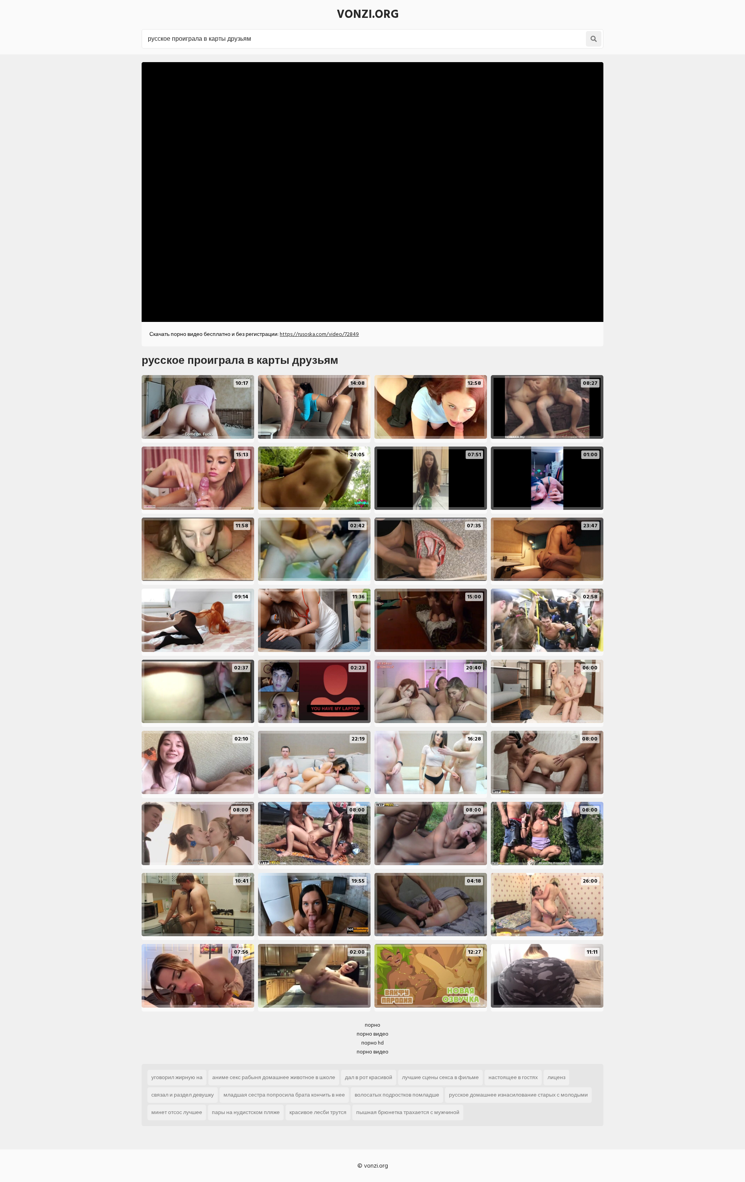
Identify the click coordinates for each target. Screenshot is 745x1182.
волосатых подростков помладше (397, 1094)
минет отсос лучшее (176, 1112)
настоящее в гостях (513, 1077)
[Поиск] (593, 39)
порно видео (372, 1033)
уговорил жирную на (177, 1077)
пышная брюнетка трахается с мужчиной (407, 1112)
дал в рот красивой (368, 1077)
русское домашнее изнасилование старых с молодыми (518, 1094)
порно (372, 1024)
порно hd (372, 1042)
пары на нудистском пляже (246, 1112)
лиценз (556, 1077)
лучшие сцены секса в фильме (440, 1077)
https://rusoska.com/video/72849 (319, 334)
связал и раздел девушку (182, 1094)
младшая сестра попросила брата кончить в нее (284, 1094)
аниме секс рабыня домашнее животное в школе (273, 1077)
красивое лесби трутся (318, 1112)
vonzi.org (368, 14)
